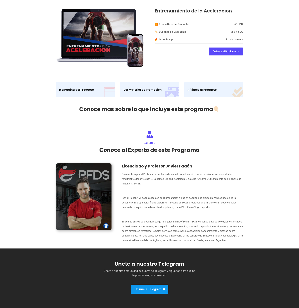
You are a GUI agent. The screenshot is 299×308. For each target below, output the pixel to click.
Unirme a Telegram (148, 289)
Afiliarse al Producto (224, 51)
